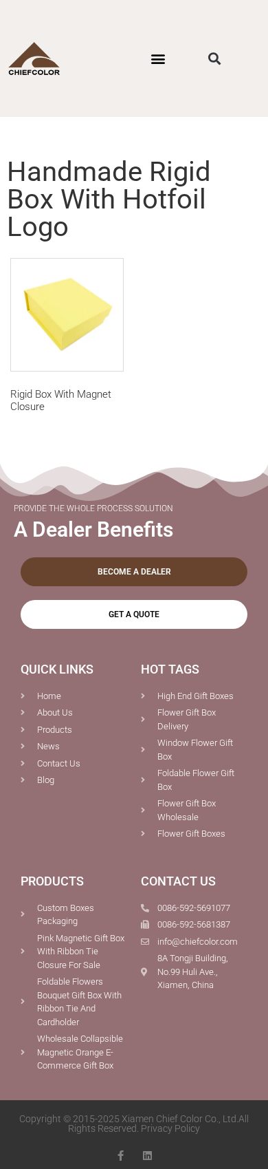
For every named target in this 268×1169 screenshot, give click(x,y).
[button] (157, 58)
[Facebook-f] (120, 1155)
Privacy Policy (170, 1128)
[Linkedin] (147, 1155)
